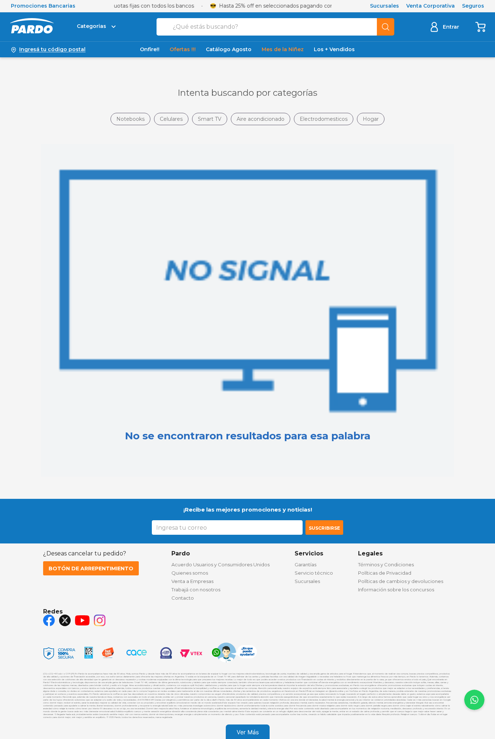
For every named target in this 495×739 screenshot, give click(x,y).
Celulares (171, 119)
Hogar (371, 119)
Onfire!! (149, 49)
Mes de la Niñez (283, 49)
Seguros (473, 6)
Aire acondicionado (260, 119)
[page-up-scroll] (474, 700)
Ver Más (248, 732)
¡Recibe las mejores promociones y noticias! (247, 509)
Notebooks (130, 119)
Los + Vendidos (334, 49)
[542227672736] (234, 653)
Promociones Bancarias (43, 6)
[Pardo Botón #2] (480, 27)
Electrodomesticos (324, 119)
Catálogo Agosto (228, 49)
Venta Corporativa (430, 6)
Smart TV (209, 119)
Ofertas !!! (183, 49)
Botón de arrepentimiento (91, 568)
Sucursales (384, 6)
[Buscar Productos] (385, 27)
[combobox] (275, 27)
